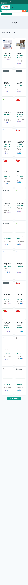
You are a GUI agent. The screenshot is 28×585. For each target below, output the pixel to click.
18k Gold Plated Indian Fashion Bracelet (20, 323)
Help (15, 3)
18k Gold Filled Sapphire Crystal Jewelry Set (7, 295)
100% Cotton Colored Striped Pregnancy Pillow (7, 83)
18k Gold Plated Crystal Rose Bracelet (20, 295)
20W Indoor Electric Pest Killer (7, 381)
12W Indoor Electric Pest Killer (20, 203)
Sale (24, 14)
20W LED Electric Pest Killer (20, 381)
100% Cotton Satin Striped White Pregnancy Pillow (20, 84)
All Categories (7, 14)
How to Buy (10, 3)
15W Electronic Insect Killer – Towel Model (20, 264)
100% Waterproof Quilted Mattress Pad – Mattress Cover (20, 143)
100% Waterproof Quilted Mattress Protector (7, 173)
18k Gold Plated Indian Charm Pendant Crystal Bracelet (7, 324)
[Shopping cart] (15, 7)
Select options (21, 125)
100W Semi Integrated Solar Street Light (7, 203)
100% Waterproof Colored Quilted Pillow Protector (20, 112)
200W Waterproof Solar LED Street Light (20, 351)
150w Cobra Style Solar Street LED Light (7, 264)
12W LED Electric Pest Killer (7, 235)
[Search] (24, 11)
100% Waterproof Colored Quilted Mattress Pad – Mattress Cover (7, 113)
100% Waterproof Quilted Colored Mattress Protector (7, 143)
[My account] (12, 7)
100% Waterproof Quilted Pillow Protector (20, 173)
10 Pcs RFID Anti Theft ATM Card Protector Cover (7, 53)
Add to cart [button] (7, 67)
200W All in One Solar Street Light (7, 350)
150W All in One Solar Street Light (20, 235)
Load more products (14, 398)
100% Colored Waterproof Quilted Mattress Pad (20, 54)
